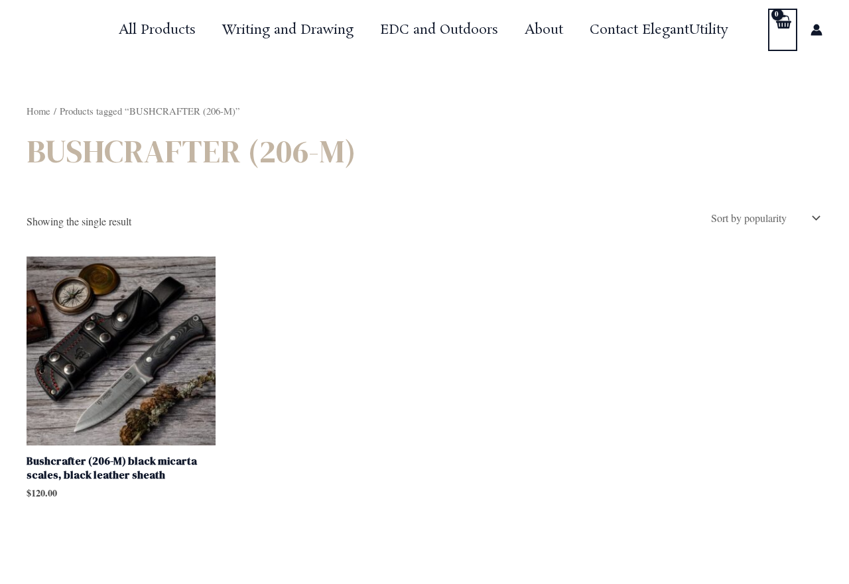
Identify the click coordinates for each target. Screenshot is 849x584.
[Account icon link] (816, 30)
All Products (157, 30)
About (544, 30)
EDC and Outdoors (439, 30)
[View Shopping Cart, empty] (782, 30)
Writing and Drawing (288, 30)
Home (38, 110)
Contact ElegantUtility (659, 30)
